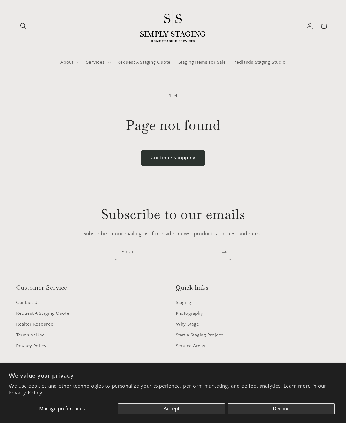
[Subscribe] (224, 252)
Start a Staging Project (199, 335)
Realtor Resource (35, 324)
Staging (183, 302)
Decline (281, 409)
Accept (171, 409)
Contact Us (28, 302)
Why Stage (187, 324)
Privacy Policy (31, 345)
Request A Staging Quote (42, 313)
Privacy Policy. (26, 393)
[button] (23, 26)
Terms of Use (30, 335)
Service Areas (190, 345)
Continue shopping (173, 157)
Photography (189, 313)
